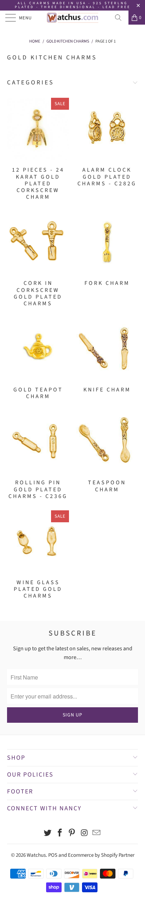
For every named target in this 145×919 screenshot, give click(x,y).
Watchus (36, 855)
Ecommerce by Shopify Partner (101, 855)
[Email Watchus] (97, 833)
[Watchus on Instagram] (84, 833)
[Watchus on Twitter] (48, 833)
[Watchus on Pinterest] (72, 833)
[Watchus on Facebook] (60, 833)
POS (52, 855)
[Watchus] (72, 18)
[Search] (120, 17)
